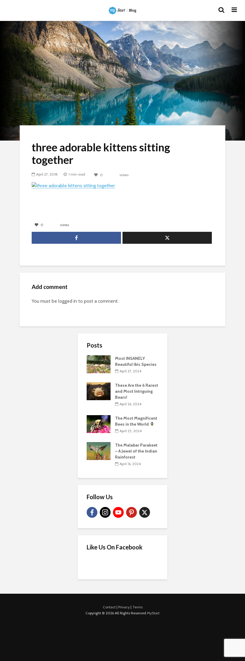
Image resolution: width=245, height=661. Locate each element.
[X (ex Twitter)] (144, 512)
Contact (109, 607)
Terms (137, 607)
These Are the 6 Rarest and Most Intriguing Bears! (136, 391)
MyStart (153, 613)
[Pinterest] (131, 512)
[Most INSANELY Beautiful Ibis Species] (99, 363)
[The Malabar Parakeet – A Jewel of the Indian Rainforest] (99, 450)
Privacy (124, 607)
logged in (67, 301)
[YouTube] (118, 512)
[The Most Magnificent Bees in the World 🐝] (99, 423)
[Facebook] (92, 512)
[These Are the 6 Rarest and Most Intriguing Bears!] (99, 390)
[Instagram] (105, 512)
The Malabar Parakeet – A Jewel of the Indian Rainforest (136, 451)
